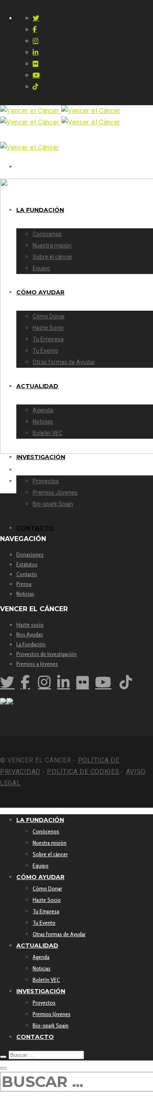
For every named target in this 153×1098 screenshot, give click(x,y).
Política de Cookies (83, 771)
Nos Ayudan (29, 634)
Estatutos (27, 564)
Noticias (25, 593)
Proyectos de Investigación (46, 654)
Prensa (23, 584)
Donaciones (30, 554)
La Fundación (31, 644)
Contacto (26, 574)
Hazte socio (30, 624)
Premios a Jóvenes (37, 663)
